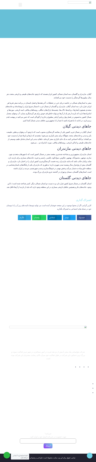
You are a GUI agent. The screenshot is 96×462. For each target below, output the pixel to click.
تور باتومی (56, 421)
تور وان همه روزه (51, 412)
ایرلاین (28, 414)
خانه (89, 407)
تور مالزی (56, 407)
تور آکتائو (57, 417)
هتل (28, 411)
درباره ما (88, 411)
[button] (20, 5)
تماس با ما (87, 414)
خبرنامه (48, 434)
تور (29, 407)
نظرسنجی (87, 418)
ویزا (29, 418)
